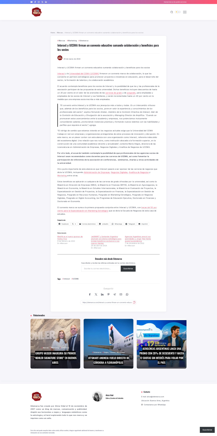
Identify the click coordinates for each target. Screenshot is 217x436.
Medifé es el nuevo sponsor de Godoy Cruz (70, 238)
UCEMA (76, 279)
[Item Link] (55, 344)
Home (53, 33)
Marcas (60, 33)
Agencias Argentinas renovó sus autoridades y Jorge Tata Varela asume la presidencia (138, 239)
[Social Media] (32, 2)
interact (67, 279)
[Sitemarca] (37, 12)
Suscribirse (128, 268)
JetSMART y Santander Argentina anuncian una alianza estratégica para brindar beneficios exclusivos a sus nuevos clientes (106, 240)
